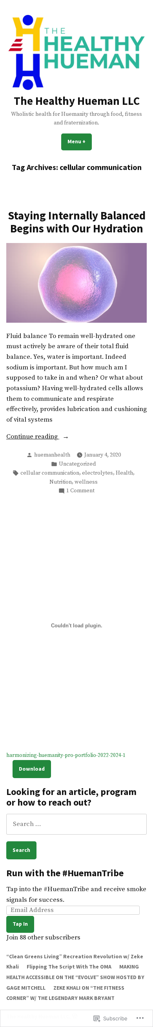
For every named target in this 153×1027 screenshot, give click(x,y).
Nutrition (60, 482)
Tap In (20, 923)
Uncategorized (77, 464)
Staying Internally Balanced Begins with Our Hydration (77, 221)
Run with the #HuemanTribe (65, 873)
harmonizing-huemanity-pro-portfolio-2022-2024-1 (66, 755)
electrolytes (97, 473)
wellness (86, 482)
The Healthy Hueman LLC (77, 101)
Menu (79, 141)
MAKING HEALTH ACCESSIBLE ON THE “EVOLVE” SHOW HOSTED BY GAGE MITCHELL (75, 977)
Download (32, 768)
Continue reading (32, 437)
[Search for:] (76, 824)
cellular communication (49, 473)
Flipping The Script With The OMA (69, 966)
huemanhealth (52, 455)
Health (124, 473)
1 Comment (80, 491)
